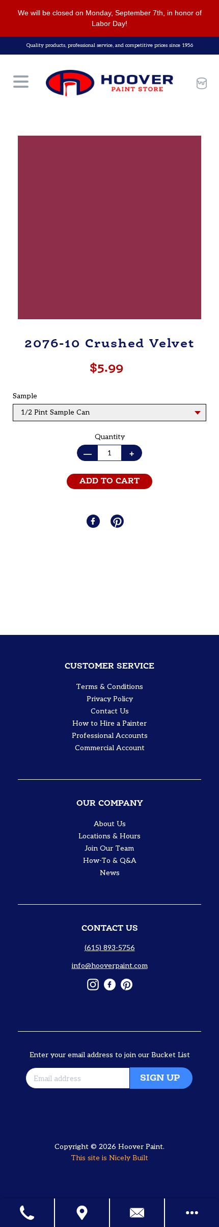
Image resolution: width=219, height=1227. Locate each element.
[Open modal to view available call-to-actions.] (192, 1212)
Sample (25, 396)
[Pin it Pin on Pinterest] (118, 521)
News (110, 872)
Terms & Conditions (109, 686)
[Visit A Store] (82, 1212)
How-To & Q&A (109, 860)
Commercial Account (110, 748)
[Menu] (21, 83)
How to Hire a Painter (109, 723)
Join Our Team (109, 848)
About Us (110, 824)
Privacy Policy (110, 699)
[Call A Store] (27, 1212)
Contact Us (110, 711)
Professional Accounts (110, 735)
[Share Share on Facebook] (94, 521)
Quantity (110, 436)
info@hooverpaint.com (110, 965)
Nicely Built (128, 1158)
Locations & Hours (109, 836)
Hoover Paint (140, 1146)
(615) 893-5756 (110, 947)
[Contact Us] (137, 1212)
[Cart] (198, 83)
